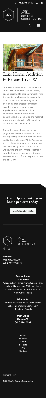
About (23, 341)
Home (23, 335)
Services (23, 338)
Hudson (8, 286)
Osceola (7, 283)
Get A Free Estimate (23, 210)
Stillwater (9, 302)
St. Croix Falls (35, 283)
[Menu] (38, 25)
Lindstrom (19, 309)
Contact (23, 351)
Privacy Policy (9, 374)
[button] (30, 25)
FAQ (23, 348)
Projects (23, 344)
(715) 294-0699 (25, 2)
